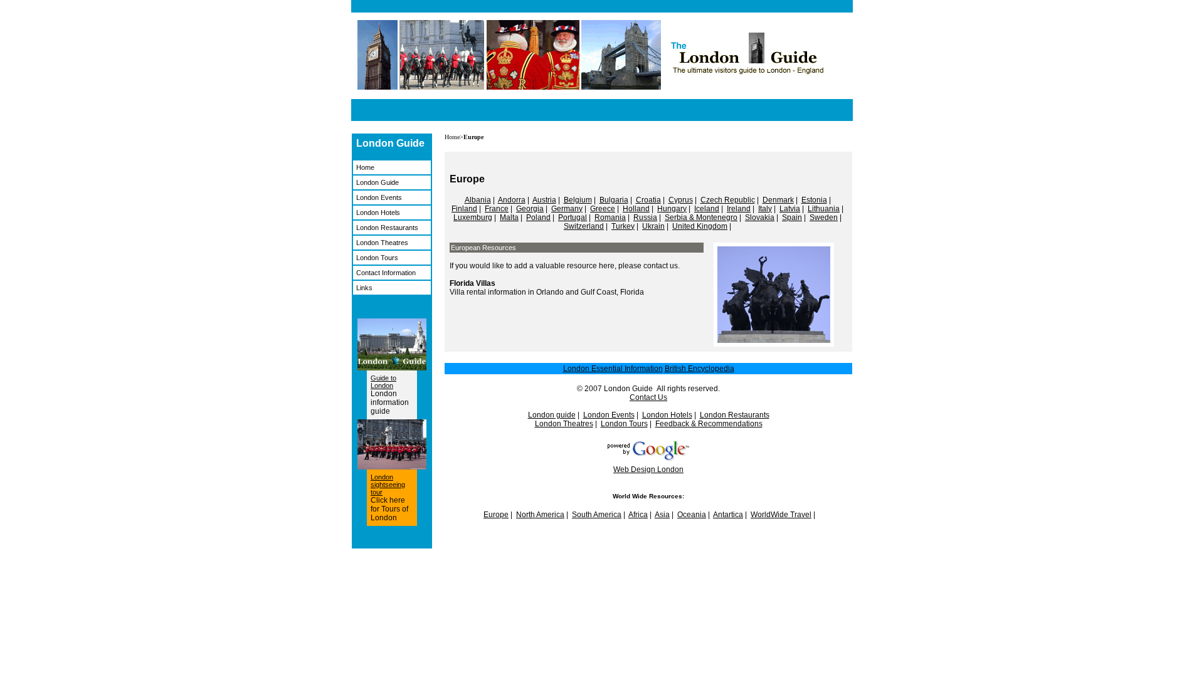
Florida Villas (472, 283)
